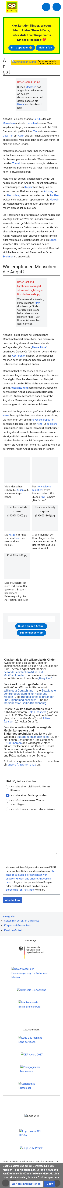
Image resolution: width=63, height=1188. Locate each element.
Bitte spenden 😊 (21, 47)
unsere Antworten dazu (22, 764)
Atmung (48, 191)
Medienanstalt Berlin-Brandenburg (25, 703)
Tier (35, 131)
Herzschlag (13, 195)
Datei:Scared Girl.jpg (28, 82)
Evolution (8, 256)
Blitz (37, 303)
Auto (21, 135)
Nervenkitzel (39, 347)
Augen (20, 490)
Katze (12, 534)
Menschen (9, 123)
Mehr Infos (45, 47)
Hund (17, 538)
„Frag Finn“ (45, 678)
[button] (26, 1184)
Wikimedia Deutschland (18, 690)
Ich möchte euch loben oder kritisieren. (32, 809)
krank (6, 415)
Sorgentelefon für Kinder (20, 889)
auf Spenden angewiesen (33, 736)
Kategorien (9, 916)
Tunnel (16, 163)
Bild (43, 497)
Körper (28, 187)
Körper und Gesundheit (17, 925)
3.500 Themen (13, 743)
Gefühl (37, 119)
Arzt (39, 423)
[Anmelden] (46, 7)
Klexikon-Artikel (13, 930)
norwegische (44, 486)
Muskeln (54, 199)
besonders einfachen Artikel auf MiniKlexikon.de (23, 674)
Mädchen (31, 87)
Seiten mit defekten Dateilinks (21, 920)
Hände (20, 104)
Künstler (37, 490)
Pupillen (54, 195)
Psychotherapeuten (42, 419)
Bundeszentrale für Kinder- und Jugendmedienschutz (29, 698)
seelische (52, 423)
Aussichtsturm (19, 387)
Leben (53, 239)
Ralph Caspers (36, 712)
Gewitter (8, 135)
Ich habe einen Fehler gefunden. (28, 795)
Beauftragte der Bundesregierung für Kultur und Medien (30, 693)
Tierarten (31, 123)
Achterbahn (18, 355)
